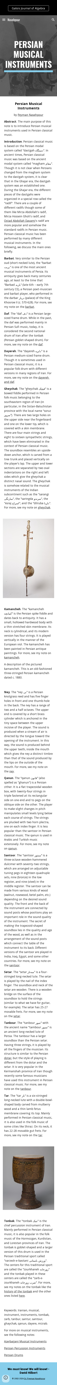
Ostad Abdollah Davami (19, 221)
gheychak (44, 507)
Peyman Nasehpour (30, 115)
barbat (29, 307)
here (22, 1296)
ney (11, 771)
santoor (14, 965)
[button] (4, 19)
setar (16, 1016)
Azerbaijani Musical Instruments (25, 1341)
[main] (28, 56)
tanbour (25, 1089)
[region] (28, 7)
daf (40, 344)
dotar (7, 1058)
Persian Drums (13, 1355)
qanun (12, 848)
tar (40, 1135)
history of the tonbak (18, 1291)
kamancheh (11, 657)
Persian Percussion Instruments (24, 1348)
